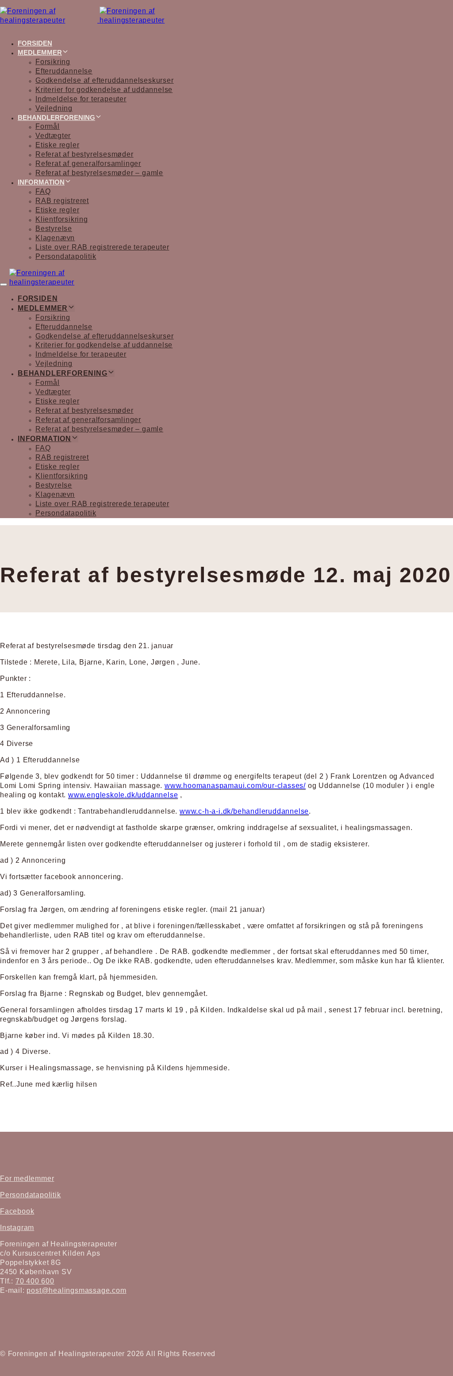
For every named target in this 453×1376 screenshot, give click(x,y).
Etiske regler (57, 145)
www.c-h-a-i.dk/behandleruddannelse (244, 811)
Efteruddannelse (63, 71)
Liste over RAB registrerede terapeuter (102, 247)
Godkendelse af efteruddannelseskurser (104, 80)
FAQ (42, 191)
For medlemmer (27, 1178)
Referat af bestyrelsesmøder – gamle (99, 173)
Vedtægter (53, 135)
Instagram (17, 1227)
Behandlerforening (56, 117)
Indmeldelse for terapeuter (81, 99)
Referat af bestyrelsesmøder (84, 154)
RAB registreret (62, 200)
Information (41, 182)
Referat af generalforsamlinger (88, 163)
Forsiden (35, 43)
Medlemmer (40, 52)
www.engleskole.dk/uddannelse (123, 795)
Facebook (17, 1211)
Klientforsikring (61, 219)
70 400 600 (34, 1281)
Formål (47, 126)
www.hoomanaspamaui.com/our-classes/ (235, 785)
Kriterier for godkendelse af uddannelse (104, 89)
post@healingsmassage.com (76, 1290)
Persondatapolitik (65, 256)
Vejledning (54, 108)
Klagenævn (55, 238)
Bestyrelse (53, 228)
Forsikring (52, 61)
